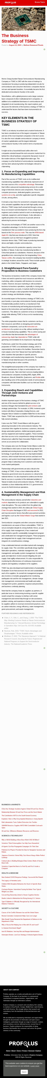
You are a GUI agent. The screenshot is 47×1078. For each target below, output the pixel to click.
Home (8, 1051)
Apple (13, 337)
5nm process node (18, 232)
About (13, 1051)
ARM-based (39, 232)
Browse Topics (40, 2)
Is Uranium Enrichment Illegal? (11, 928)
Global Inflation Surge (27, 516)
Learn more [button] (34, 1066)
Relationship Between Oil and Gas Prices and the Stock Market (22, 812)
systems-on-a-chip (8, 195)
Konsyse (31, 1051)
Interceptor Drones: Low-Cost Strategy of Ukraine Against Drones (22, 935)
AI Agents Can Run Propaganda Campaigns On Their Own (20, 846)
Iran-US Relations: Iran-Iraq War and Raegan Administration (20, 931)
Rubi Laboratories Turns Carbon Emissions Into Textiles (19, 822)
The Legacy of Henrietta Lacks (11, 880)
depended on (22, 337)
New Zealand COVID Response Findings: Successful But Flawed (22, 877)
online (6, 628)
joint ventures (33, 406)
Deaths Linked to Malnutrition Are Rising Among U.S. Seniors (21, 898)
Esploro (38, 1051)
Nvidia (38, 377)
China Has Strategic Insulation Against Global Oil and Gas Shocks (23, 809)
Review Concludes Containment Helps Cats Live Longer (19, 916)
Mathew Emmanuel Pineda (33, 45)
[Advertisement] (23, 708)
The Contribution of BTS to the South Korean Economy (19, 815)
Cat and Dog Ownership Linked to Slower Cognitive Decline (20, 895)
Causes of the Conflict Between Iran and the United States (20, 912)
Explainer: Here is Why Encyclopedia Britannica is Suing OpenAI (22, 819)
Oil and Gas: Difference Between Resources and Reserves (20, 831)
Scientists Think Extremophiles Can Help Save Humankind (20, 843)
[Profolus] (10, 3)
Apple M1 (5, 235)
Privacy (24, 1051)
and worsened (32, 510)
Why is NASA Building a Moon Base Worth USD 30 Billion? (20, 840)
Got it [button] (24, 1072)
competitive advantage (26, 184)
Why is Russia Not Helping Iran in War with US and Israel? (20, 925)
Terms (19, 1051)
